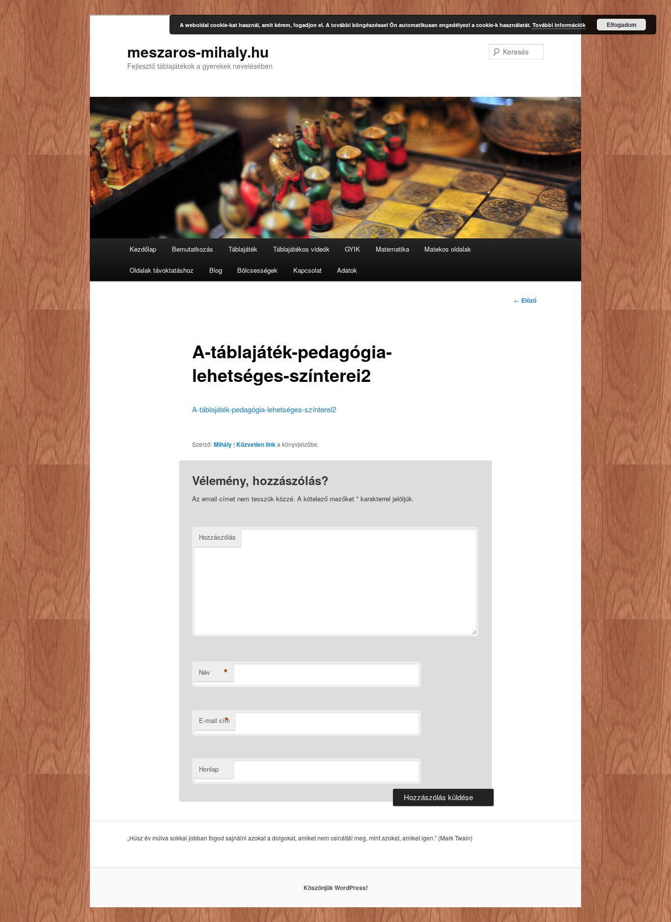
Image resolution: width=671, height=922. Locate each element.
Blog (215, 270)
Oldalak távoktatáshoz (162, 270)
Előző (525, 300)
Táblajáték (242, 249)
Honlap (209, 769)
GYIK (352, 249)
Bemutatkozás (192, 249)
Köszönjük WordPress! (336, 887)
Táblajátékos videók (301, 249)
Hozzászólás (217, 537)
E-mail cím (214, 720)
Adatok (347, 270)
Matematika (392, 249)
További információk (559, 25)
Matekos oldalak (447, 249)
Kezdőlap (143, 249)
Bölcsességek (257, 270)
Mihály (223, 444)
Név (213, 672)
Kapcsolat (307, 270)
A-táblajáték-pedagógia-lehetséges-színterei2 (264, 409)
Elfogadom (622, 24)
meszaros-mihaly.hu (198, 51)
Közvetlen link (256, 444)
